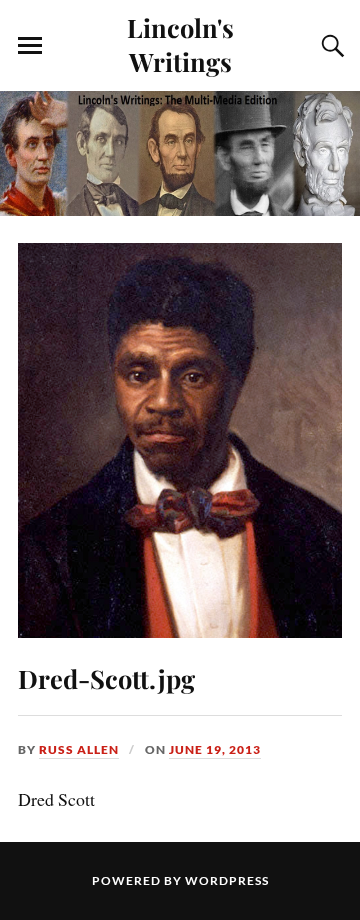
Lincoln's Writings (180, 44)
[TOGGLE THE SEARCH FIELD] (330, 46)
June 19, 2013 (215, 749)
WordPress (227, 880)
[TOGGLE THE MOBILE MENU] (30, 46)
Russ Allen (79, 749)
